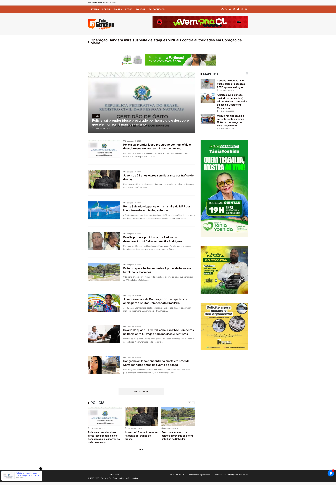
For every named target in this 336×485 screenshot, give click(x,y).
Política (140, 9)
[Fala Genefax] (101, 24)
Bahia (117, 9)
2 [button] (142, 449)
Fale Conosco (157, 9)
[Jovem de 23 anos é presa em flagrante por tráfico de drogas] (141, 416)
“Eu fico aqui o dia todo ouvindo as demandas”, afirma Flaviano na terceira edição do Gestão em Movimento (232, 101)
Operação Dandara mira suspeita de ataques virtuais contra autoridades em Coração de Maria (166, 41)
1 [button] (140, 449)
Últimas (94, 9)
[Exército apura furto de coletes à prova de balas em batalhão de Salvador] (178, 416)
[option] (105, 426)
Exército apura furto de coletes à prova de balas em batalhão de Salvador (177, 435)
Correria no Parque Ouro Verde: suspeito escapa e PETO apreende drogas (231, 83)
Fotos (128, 9)
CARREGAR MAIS (141, 392)
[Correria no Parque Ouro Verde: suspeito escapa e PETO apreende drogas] (208, 84)
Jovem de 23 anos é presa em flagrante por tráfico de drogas (141, 435)
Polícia (106, 9)
